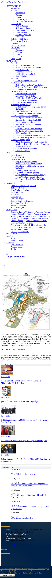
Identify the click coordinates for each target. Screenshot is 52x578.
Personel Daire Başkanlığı (25, 170)
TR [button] (7, 253)
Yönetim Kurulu (21, 19)
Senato (18, 17)
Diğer (17, 54)
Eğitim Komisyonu (22, 151)
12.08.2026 (5, 416)
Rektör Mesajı (16, 8)
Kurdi (22, 256)
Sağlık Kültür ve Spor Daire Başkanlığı (30, 175)
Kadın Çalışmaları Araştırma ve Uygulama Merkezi (30, 216)
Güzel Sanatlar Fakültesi (24, 65)
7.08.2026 (5, 455)
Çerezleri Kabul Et (7, 575)
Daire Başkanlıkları (18, 159)
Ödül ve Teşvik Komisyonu (26, 148)
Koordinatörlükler (17, 126)
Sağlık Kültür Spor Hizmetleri (22, 201)
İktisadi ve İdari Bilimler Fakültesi (28, 67)
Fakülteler (14, 63)
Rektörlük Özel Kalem (24, 21)
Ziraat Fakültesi (21, 76)
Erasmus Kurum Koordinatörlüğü (28, 120)
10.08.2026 (5, 436)
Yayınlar (18, 56)
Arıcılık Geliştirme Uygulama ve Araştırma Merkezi (30, 212)
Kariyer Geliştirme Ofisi (20, 229)
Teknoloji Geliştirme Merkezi (22, 223)
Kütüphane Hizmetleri (19, 203)
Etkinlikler (19, 37)
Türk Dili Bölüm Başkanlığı (26, 111)
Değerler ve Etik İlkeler (20, 39)
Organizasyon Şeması (19, 41)
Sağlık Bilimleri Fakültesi (25, 74)
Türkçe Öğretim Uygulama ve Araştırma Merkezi (29, 218)
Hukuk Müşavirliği (18, 157)
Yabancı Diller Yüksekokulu (26, 89)
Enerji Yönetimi (17, 240)
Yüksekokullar (16, 83)
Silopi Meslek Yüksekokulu (26, 100)
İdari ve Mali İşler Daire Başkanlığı (28, 164)
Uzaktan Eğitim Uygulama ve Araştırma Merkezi (29, 214)
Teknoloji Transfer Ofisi (20, 232)
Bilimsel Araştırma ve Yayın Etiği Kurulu (31, 142)
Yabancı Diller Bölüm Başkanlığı (28, 113)
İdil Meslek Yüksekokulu (25, 96)
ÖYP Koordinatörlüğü (24, 133)
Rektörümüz (20, 13)
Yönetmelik (19, 50)
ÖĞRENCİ (10, 183)
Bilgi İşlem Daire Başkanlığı (26, 162)
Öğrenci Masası (17, 245)
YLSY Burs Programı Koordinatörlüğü (30, 137)
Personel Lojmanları (23, 35)
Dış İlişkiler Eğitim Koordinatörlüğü (24, 116)
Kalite (13, 238)
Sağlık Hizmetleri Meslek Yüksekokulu (30, 98)
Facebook (5, 545)
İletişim (13, 249)
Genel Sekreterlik (17, 155)
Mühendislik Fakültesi (23, 72)
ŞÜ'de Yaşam (16, 24)
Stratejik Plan (16, 59)
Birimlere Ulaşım (17, 207)
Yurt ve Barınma (21, 26)
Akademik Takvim (18, 192)
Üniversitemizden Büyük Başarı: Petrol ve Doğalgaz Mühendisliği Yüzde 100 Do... (21, 382)
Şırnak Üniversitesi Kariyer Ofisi (23, 186)
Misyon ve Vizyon (18, 46)
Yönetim (14, 10)
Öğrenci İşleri (16, 197)
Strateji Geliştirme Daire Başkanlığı (28, 177)
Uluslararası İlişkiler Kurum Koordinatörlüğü (32, 135)
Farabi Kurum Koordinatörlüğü (27, 122)
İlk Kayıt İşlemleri (17, 188)
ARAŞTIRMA (11, 210)
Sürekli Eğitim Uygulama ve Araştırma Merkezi (29, 221)
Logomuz (14, 43)
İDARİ (8, 153)
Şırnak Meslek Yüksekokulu (26, 102)
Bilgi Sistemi (15, 194)
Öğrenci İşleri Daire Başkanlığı (27, 172)
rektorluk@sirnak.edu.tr (22, 539)
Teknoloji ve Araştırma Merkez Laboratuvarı (28, 227)
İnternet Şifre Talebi (18, 205)
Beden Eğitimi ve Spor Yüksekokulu (29, 85)
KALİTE (9, 236)
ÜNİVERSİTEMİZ (13, 6)
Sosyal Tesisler (21, 32)
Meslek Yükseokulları (19, 91)
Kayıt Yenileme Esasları (20, 190)
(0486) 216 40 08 (19, 534)
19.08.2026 (5, 377)
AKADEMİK (11, 61)
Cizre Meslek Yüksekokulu (25, 94)
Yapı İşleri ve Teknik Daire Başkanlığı (30, 179)
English (16, 256)
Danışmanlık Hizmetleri (24, 30)
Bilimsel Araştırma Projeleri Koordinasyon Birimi (29, 225)
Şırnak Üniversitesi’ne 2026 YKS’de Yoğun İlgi (19, 401)
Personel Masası (17, 247)
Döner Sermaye (17, 181)
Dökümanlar (15, 48)
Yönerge (18, 52)
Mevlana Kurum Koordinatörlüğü (28, 124)
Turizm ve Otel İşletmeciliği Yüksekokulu (31, 87)
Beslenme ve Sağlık (23, 28)
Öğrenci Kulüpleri (18, 199)
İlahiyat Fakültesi (22, 70)
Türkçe (9, 256)
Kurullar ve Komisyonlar (20, 140)
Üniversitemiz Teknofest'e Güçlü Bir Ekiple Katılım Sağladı (24, 441)
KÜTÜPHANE (12, 234)
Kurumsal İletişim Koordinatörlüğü (28, 129)
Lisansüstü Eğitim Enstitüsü (26, 81)
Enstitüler (14, 78)
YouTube (14, 545)
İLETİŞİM (10, 243)
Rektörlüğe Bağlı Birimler (20, 105)
